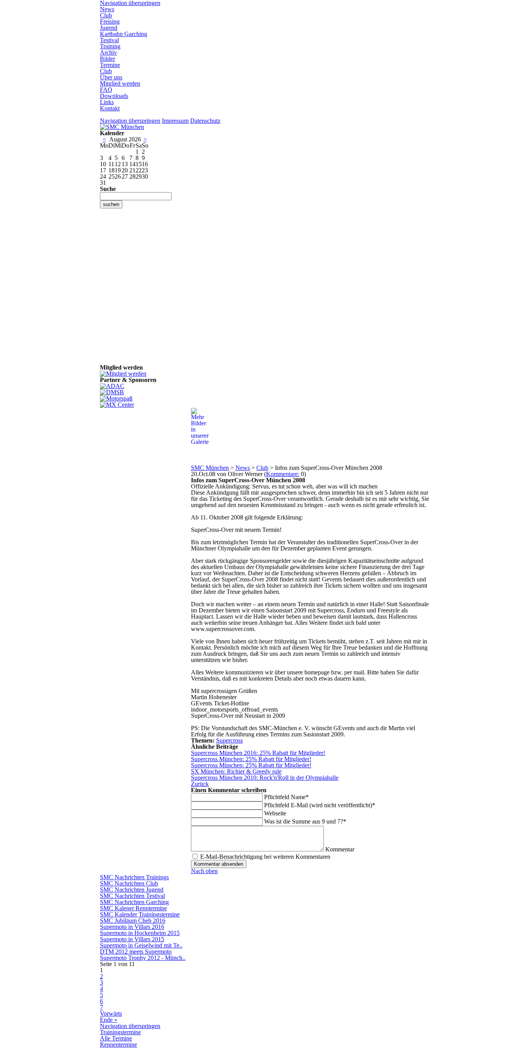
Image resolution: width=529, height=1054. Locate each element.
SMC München (210, 467)
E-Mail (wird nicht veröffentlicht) (319, 805)
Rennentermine (118, 1044)
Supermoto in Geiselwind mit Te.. (141, 945)
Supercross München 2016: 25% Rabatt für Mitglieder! (258, 753)
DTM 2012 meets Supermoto (136, 951)
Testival (109, 40)
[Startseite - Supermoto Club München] (122, 127)
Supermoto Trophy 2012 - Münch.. (142, 957)
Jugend (108, 27)
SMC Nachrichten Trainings (134, 877)
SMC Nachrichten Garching (134, 902)
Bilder (107, 58)
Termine (110, 65)
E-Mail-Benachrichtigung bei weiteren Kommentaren (265, 856)
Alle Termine (116, 1038)
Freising (110, 21)
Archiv (108, 52)
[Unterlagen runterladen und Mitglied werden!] (123, 373)
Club (106, 15)
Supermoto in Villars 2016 (132, 926)
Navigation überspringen (130, 120)
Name (286, 797)
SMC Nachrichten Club (129, 883)
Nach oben (204, 871)
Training (110, 46)
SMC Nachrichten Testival (132, 895)
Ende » (108, 1019)
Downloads (114, 96)
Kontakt (110, 108)
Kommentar (339, 849)
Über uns (111, 77)
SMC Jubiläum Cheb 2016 (132, 920)
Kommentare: (282, 474)
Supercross (229, 740)
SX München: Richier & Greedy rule (236, 771)
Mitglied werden (120, 83)
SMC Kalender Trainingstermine (140, 914)
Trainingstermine (120, 1032)
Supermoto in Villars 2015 (132, 939)
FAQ (106, 89)
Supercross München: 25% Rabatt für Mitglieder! (251, 759)
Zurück (200, 784)
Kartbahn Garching (123, 34)
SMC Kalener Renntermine (133, 908)
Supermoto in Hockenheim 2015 (140, 933)
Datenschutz (205, 120)
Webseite (275, 813)
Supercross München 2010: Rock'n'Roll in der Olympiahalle (264, 777)
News (107, 9)
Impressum (175, 120)
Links (107, 102)
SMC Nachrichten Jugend (131, 889)
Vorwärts (111, 1013)
